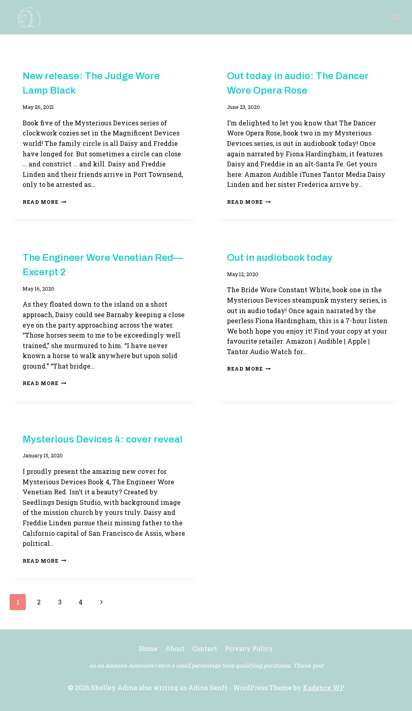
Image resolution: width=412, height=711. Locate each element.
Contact (204, 648)
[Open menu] (394, 17)
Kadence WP (323, 687)
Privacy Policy (249, 648)
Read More (44, 202)
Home (148, 648)
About (175, 648)
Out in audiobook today (280, 257)
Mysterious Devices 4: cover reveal (103, 439)
